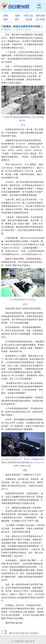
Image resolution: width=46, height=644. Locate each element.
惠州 (6, 19)
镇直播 (28, 19)
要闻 (6, 15)
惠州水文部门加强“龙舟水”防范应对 (23, 633)
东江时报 (40, 19)
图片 (17, 19)
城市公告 (28, 15)
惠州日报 (40, 15)
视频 (17, 15)
